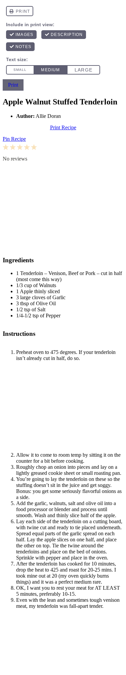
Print (13, 85)
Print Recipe (63, 127)
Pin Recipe (14, 139)
